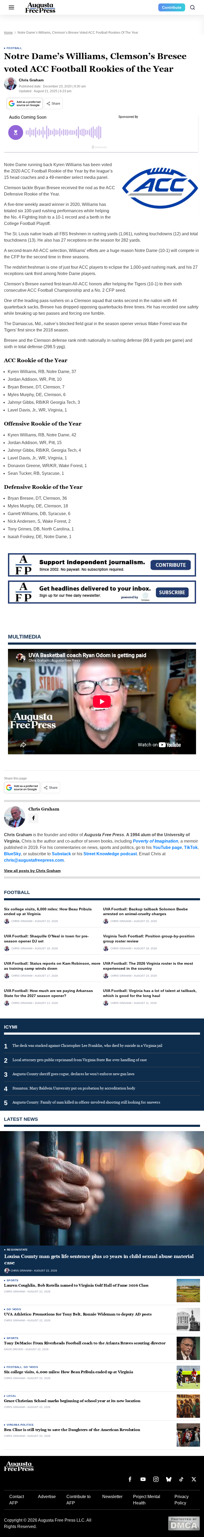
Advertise (47, 1496)
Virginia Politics (20, 1424)
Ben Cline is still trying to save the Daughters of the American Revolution (72, 1429)
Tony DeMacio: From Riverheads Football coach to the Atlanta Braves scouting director (84, 1343)
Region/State (17, 1249)
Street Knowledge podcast (110, 854)
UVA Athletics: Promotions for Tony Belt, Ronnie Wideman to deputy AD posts (77, 1314)
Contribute (171, 7)
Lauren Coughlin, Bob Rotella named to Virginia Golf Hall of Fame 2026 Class (76, 1285)
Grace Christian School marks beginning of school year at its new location (72, 1400)
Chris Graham (21, 921)
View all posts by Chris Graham (32, 871)
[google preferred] (25, 103)
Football (14, 48)
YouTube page (167, 847)
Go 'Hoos (14, 1309)
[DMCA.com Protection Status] (184, 1523)
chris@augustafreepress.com (34, 860)
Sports (12, 1280)
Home (8, 32)
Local (11, 1395)
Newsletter (112, 1496)
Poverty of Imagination (155, 841)
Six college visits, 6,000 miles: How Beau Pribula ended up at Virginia (68, 1372)
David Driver (13, 1349)
